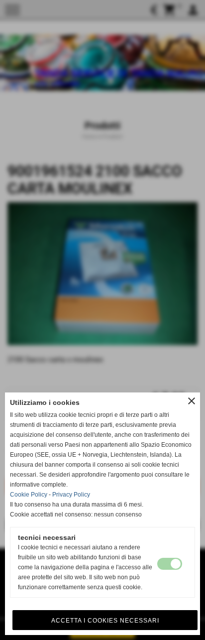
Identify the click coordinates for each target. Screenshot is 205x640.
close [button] (192, 401)
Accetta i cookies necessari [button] (105, 620)
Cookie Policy (28, 494)
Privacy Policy (71, 494)
